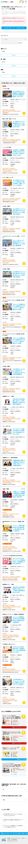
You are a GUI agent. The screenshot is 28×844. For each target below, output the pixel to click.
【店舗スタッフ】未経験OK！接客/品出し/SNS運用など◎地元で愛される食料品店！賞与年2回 (19, 494)
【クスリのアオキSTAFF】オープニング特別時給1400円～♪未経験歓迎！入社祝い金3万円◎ (19, 561)
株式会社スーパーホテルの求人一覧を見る (10, 172)
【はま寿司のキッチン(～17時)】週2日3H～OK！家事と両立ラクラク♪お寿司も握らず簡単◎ (19, 211)
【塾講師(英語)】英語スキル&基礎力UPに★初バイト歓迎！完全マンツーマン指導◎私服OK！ (19, 463)
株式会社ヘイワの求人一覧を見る (8, 452)
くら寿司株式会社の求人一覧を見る (9, 142)
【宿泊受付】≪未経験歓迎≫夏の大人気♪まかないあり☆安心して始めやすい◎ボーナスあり (19, 152)
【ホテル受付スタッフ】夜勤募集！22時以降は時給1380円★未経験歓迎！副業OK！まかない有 (19, 94)
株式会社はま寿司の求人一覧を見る (9, 231)
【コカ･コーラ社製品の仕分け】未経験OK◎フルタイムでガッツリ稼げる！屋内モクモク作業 (19, 307)
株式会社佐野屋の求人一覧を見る (8, 516)
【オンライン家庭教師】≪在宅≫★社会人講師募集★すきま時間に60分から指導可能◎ (18, 619)
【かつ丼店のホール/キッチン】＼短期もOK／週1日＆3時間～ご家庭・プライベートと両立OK (19, 183)
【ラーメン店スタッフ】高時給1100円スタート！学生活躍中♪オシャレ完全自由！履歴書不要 (19, 243)
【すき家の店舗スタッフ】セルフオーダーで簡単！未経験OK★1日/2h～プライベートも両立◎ (19, 682)
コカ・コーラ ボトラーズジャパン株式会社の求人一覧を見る (12, 327)
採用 (23, 838)
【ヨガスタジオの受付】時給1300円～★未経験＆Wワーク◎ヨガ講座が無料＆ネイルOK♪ (19, 649)
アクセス (12, 838)
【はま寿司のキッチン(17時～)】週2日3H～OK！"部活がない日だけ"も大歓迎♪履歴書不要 (19, 372)
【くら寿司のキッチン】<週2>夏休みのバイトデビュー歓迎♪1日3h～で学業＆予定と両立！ (19, 124)
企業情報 (8, 838)
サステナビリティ (18, 838)
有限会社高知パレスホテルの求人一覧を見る (10, 114)
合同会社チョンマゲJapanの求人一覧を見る (10, 264)
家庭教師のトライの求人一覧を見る (9, 421)
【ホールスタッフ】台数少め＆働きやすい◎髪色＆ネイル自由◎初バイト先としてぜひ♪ (18, 431)
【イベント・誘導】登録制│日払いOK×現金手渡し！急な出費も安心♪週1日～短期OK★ (18, 528)
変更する (14, 55)
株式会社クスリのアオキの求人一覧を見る (10, 579)
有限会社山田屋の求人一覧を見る (8, 201)
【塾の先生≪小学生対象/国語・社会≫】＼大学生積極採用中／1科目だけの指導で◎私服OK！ (19, 401)
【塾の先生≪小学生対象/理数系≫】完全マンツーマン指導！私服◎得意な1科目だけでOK (19, 590)
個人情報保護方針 (14, 839)
